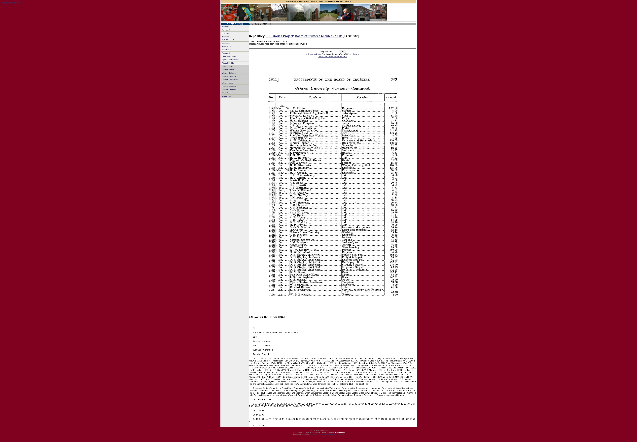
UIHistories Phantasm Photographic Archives (326, 434)
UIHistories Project (279, 36)
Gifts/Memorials (228, 40)
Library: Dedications (230, 80)
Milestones (226, 50)
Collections (226, 43)
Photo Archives (228, 93)
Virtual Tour (226, 96)
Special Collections (230, 60)
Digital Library (227, 66)
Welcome (225, 27)
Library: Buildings (229, 73)
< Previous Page (313, 54)
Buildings (226, 36)
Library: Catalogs (229, 76)
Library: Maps (227, 83)
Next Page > (353, 54)
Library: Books (228, 70)
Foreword (226, 30)
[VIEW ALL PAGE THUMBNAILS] (332, 56)
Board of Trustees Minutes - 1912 (318, 36)
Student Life (227, 46)
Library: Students (229, 86)
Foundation (226, 33)
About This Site (228, 63)
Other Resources (229, 56)
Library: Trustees (229, 89)
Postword (226, 53)
